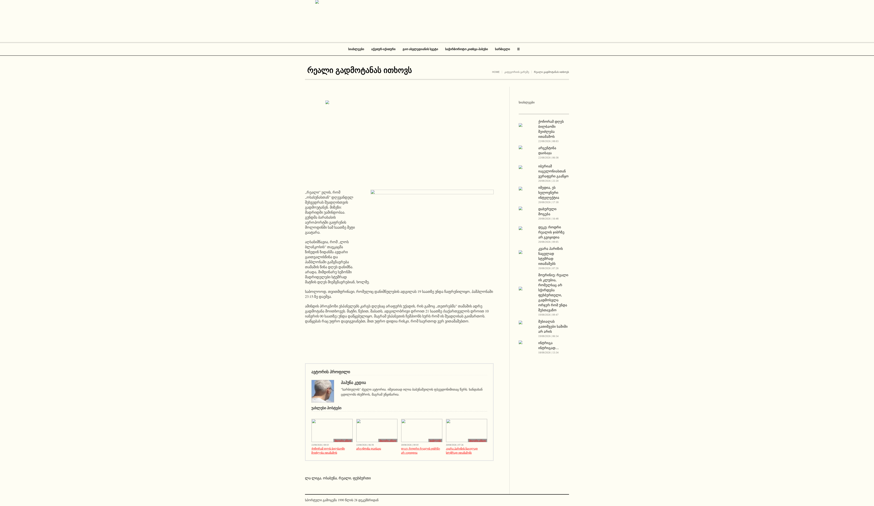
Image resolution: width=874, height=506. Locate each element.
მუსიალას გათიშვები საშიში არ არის (553, 326)
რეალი (345, 477)
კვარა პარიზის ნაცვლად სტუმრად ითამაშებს (462, 450)
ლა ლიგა (313, 477)
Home (496, 72)
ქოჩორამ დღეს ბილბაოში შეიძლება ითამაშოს (328, 450)
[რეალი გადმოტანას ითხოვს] (399, 141)
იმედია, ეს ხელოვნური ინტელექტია (548, 192)
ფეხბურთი (362, 477)
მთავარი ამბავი (343, 440)
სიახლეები (435, 440)
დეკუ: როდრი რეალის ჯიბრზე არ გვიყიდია (420, 450)
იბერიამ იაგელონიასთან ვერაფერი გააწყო (553, 171)
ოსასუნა (330, 477)
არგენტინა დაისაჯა (368, 448)
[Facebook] (558, 500)
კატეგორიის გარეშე (516, 72)
